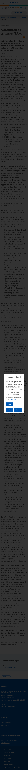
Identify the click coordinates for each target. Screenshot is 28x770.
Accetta (18, 410)
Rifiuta (9, 410)
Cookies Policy (12, 399)
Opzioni (9, 404)
